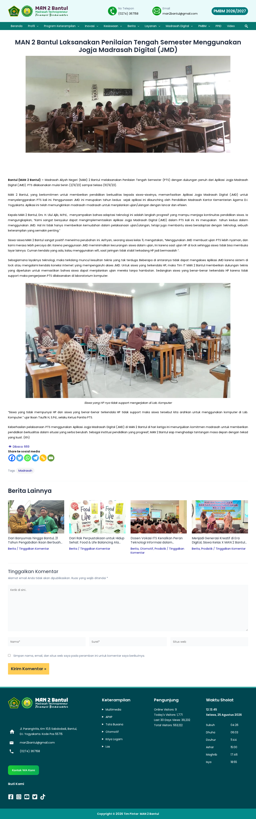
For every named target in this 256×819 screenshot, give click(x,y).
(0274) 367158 (128, 14)
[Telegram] (35, 457)
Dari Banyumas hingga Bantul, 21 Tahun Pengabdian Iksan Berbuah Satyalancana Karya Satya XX (34, 540)
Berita (132, 26)
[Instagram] (19, 797)
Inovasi (90, 26)
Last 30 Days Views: (167, 720)
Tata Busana (114, 724)
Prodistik (160, 549)
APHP (109, 717)
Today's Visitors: (165, 715)
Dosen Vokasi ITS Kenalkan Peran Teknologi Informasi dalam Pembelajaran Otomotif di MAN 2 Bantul (157, 540)
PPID (218, 26)
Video (231, 26)
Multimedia (113, 710)
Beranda (16, 26)
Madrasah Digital (177, 26)
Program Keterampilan (60, 26)
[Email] (50, 457)
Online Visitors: (164, 710)
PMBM (202, 26)
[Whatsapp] (27, 457)
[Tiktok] (43, 797)
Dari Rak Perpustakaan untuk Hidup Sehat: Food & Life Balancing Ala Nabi (96, 540)
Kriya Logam (114, 739)
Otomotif (146, 549)
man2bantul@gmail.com (180, 14)
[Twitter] (19, 457)
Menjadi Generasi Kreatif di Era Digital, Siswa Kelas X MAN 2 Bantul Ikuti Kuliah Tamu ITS (218, 540)
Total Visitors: (163, 725)
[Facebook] (11, 457)
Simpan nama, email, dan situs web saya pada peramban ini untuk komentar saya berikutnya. (79, 656)
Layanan (151, 26)
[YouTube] (27, 797)
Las (108, 747)
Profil (31, 26)
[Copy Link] (43, 457)
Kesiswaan (111, 26)
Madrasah (25, 471)
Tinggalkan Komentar (34, 549)
